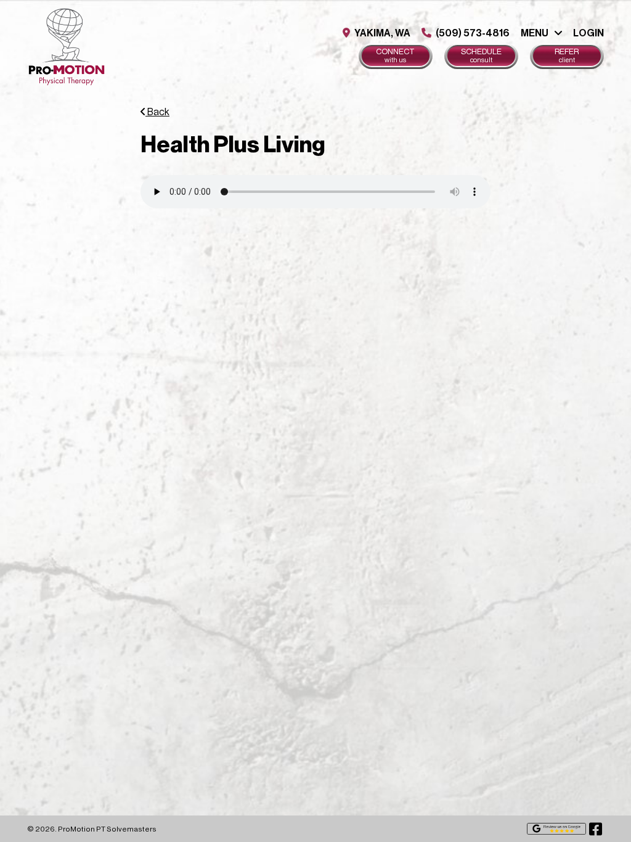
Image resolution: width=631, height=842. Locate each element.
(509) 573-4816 (472, 33)
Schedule (481, 55)
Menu (534, 33)
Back (157, 112)
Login (588, 33)
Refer (567, 55)
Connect (395, 55)
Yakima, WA (381, 33)
